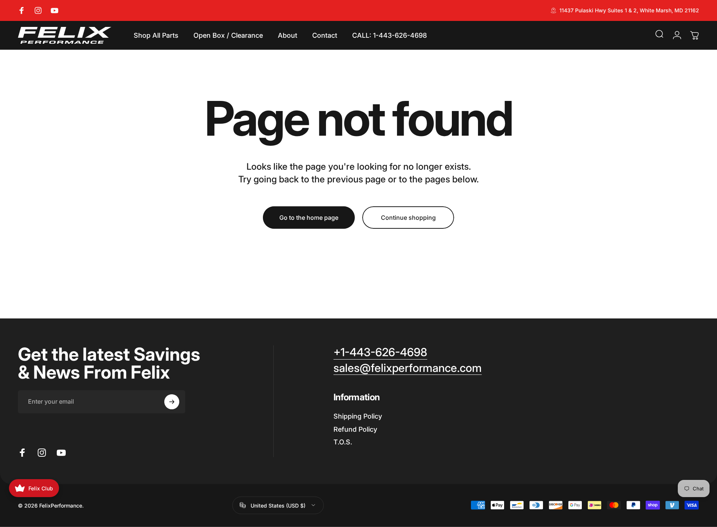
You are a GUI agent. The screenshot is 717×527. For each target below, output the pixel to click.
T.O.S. (342, 442)
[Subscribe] (171, 401)
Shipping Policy (357, 416)
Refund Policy (355, 429)
